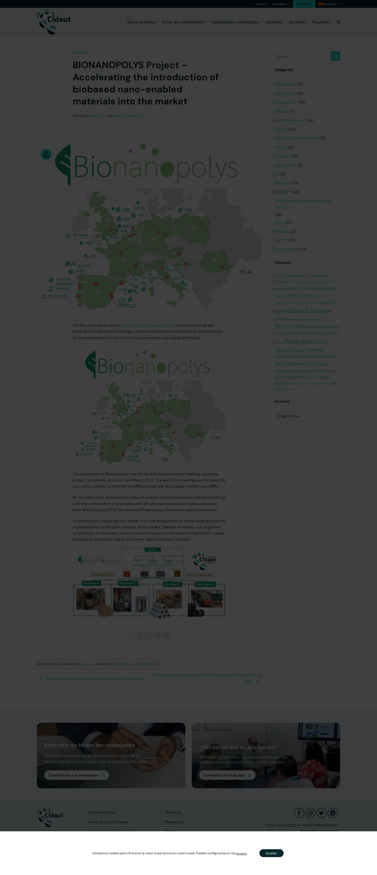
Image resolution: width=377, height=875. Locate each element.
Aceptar (271, 853)
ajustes (241, 853)
